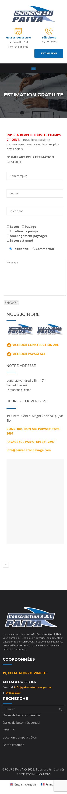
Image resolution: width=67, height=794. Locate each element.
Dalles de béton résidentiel (21, 723)
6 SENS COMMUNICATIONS (34, 774)
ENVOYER (11, 303)
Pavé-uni (9, 730)
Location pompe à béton (20, 737)
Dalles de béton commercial (22, 715)
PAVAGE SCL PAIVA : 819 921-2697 (31, 442)
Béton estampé (13, 745)
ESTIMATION (49, 53)
